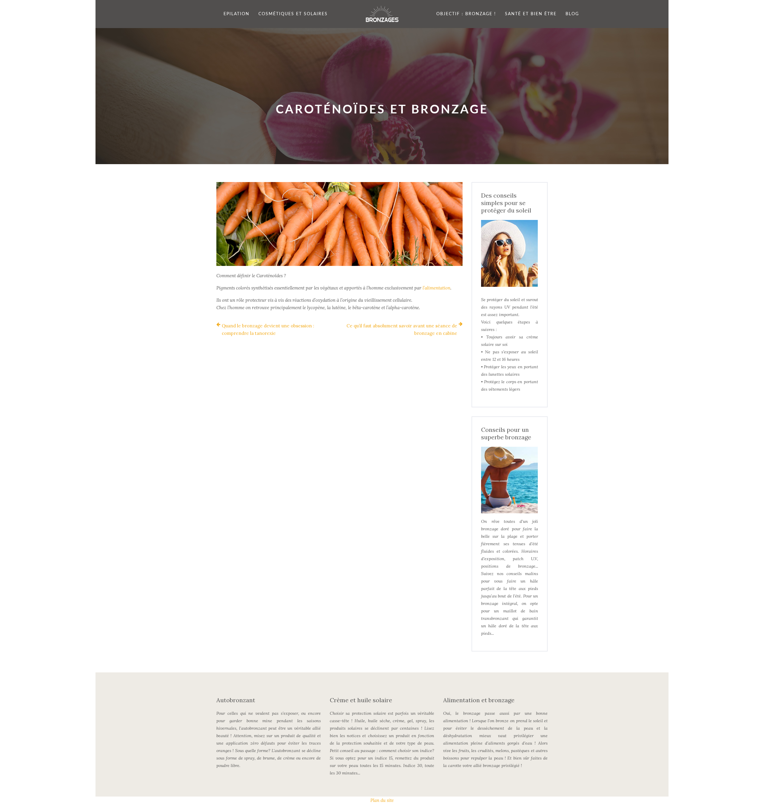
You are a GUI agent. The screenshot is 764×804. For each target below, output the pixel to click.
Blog (572, 14)
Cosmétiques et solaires (293, 14)
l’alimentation (436, 288)
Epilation (236, 14)
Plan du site (382, 800)
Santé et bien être (531, 14)
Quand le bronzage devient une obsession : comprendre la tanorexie (268, 329)
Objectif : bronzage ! (466, 14)
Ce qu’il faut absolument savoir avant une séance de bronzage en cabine (401, 329)
